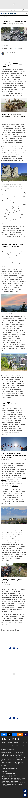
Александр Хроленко (11, 52)
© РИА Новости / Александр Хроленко (9, 181)
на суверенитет (5, 412)
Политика (3, 742)
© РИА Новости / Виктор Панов (7, 41)
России (21, 499)
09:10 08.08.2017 (5, 16)
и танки (21, 95)
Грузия (3, 630)
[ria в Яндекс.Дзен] (9, 734)
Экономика (16, 742)
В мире (22, 742)
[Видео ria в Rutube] (25, 734)
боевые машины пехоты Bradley (16, 193)
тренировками (14, 264)
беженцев (15, 485)
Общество (9, 742)
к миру (8, 150)
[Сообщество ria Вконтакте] (14, 734)
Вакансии (3, 751)
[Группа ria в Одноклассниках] (20, 734)
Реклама (12, 745)
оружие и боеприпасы (18, 142)
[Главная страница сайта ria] (8, 14)
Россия (18, 630)
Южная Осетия (10, 630)
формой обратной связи (15, 779)
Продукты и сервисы (21, 745)
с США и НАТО (10, 189)
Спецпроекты (4, 745)
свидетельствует (6, 389)
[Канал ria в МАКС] (4, 734)
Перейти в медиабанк (19, 41)
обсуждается (5, 223)
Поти (6, 473)
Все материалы (8, 54)
